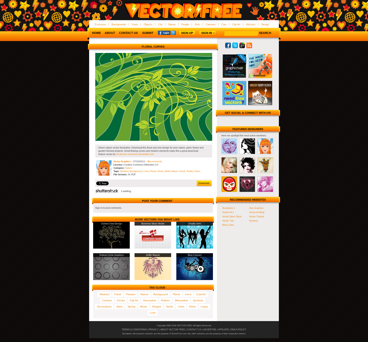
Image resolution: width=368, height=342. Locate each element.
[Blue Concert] (194, 279)
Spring (131, 306)
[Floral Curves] (153, 140)
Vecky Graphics (122, 161)
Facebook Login (164, 32)
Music (143, 306)
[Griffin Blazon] (153, 279)
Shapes (156, 306)
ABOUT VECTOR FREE (172, 329)
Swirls (169, 306)
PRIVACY (154, 329)
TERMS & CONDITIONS (134, 329)
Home (96, 33)
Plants (176, 294)
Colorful (201, 294)
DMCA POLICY (238, 329)
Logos (204, 306)
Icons (135, 24)
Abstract (250, 24)
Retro (192, 306)
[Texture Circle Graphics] (111, 279)
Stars (119, 306)
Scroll (182, 171)
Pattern (165, 300)
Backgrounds (119, 24)
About (110, 33)
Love (153, 312)
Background (136, 171)
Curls (146, 171)
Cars (224, 24)
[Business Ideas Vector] (153, 248)
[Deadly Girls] (194, 248)
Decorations (104, 306)
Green (160, 171)
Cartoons (211, 24)
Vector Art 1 (228, 212)
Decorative (149, 300)
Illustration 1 (228, 208)
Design (265, 24)
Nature (172, 24)
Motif (167, 171)
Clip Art (236, 24)
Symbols (198, 300)
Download (204, 183)
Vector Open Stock (232, 216)
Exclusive (100, 24)
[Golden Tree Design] (111, 248)
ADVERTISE (209, 329)
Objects (148, 24)
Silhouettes (181, 300)
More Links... (229, 225)
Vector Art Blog (256, 212)
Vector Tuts (228, 220)
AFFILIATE (223, 329)
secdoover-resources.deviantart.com (135, 154)
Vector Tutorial (256, 216)
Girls (197, 24)
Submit (147, 33)
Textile (189, 171)
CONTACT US (194, 329)
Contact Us (128, 33)
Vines (197, 171)
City (160, 24)
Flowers (131, 294)
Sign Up (187, 33)
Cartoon (107, 300)
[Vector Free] (184, 18)
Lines (181, 306)
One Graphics (256, 208)
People (185, 24)
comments (155, 161)
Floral (153, 171)
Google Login (178, 32)
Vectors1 (253, 220)
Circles (121, 300)
